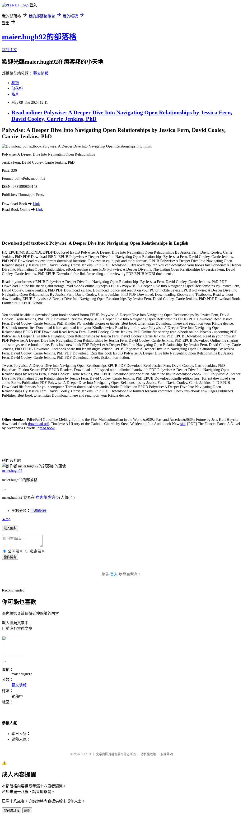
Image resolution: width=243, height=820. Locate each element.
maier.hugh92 (12, 471)
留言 (52, 497)
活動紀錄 (39, 511)
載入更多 (10, 528)
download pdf (38, 424)
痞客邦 (41, 497)
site (182, 424)
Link (36, 204)
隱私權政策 (148, 754)
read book (47, 428)
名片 (15, 94)
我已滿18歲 (11, 810)
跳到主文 (9, 50)
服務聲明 (166, 754)
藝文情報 (40, 73)
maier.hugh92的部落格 (39, 36)
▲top (6, 519)
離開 (27, 810)
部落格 (17, 88)
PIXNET (86, 754)
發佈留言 (10, 557)
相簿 (15, 83)
